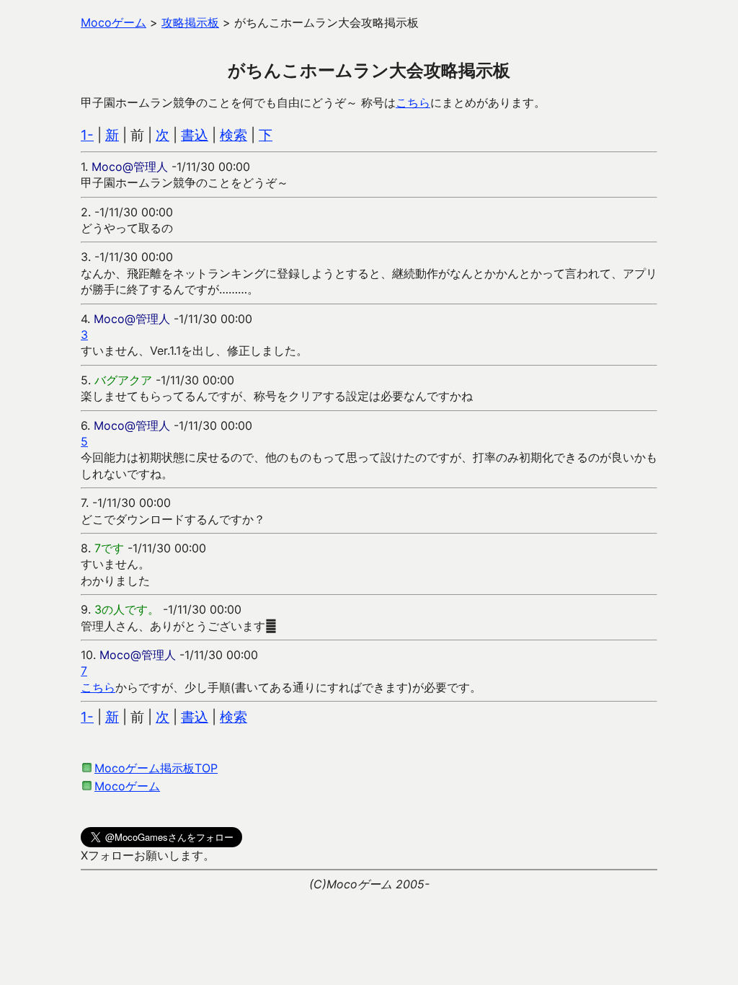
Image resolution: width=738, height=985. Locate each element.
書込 (194, 135)
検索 (233, 135)
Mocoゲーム (127, 786)
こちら (413, 102)
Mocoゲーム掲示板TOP (156, 768)
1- (87, 135)
